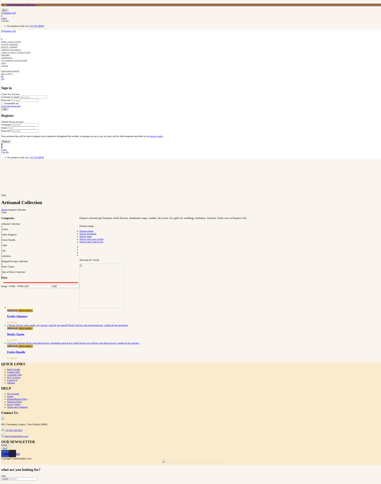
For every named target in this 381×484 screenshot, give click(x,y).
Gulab (4, 66)
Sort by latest (85, 236)
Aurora (5, 55)
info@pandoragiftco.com (16, 436)
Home (4, 210)
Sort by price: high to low (91, 242)
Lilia (3, 63)
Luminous (7, 58)
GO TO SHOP (37, 26)
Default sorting (86, 231)
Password (5, 100)
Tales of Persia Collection (13, 272)
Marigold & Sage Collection (14, 261)
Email (4, 128)
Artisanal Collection (10, 224)
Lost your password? (11, 106)
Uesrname (6, 124)
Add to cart (12, 310)
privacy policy (156, 136)
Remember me (11, 103)
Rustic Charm (9, 47)
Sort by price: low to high (91, 239)
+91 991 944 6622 (13, 430)
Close (4, 18)
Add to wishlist (25, 310)
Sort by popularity (87, 234)
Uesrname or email (10, 97)
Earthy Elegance (11, 50)
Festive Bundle (9, 44)
